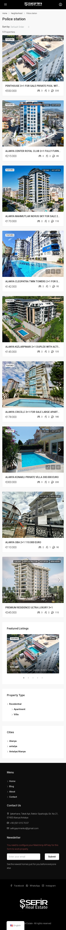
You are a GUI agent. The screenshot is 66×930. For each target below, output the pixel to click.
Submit (52, 856)
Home (12, 781)
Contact (13, 797)
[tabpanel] (33, 653)
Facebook (19, 885)
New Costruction (30, 561)
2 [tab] (29, 679)
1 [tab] (25, 679)
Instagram (50, 885)
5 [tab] (43, 679)
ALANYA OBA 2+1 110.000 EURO (23, 542)
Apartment (19, 709)
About (12, 791)
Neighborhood (16, 13)
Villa (16, 714)
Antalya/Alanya (17, 751)
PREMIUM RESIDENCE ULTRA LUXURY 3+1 (29, 607)
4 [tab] (39, 679)
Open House (55, 496)
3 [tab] (34, 679)
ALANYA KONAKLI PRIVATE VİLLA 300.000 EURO (32, 477)
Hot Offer (56, 40)
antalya (13, 746)
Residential (15, 704)
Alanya (13, 741)
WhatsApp (34, 885)
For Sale (46, 40)
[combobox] (20, 27)
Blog (11, 786)
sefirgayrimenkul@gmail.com (24, 828)
